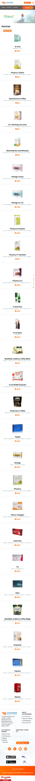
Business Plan (6, 734)
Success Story (26, 716)
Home (3, 7)
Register (5, 738)
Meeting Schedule (5, 741)
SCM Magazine (27, 720)
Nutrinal (15, 7)
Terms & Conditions (18, 769)
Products (9, 7)
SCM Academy (7, 736)
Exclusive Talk (27, 723)
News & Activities (27, 718)
